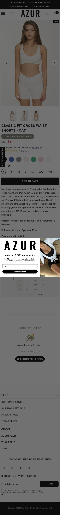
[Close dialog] (59, 240)
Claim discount (20, 271)
